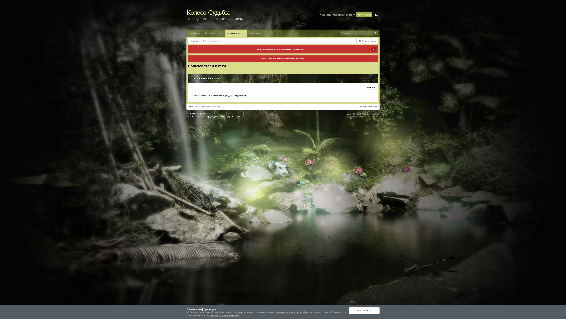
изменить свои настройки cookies (292, 312)
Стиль (189, 116)
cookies (240, 312)
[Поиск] (375, 33)
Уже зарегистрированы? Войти (336, 14)
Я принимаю (365, 310)
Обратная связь (234, 116)
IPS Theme (190, 114)
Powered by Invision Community (363, 116)
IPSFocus (201, 114)
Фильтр (370, 88)
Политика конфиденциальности (210, 116)
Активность (236, 33)
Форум (196, 33)
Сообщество (214, 33)
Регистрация (364, 14)
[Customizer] (376, 14)
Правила (257, 33)
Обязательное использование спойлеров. (280, 49)
